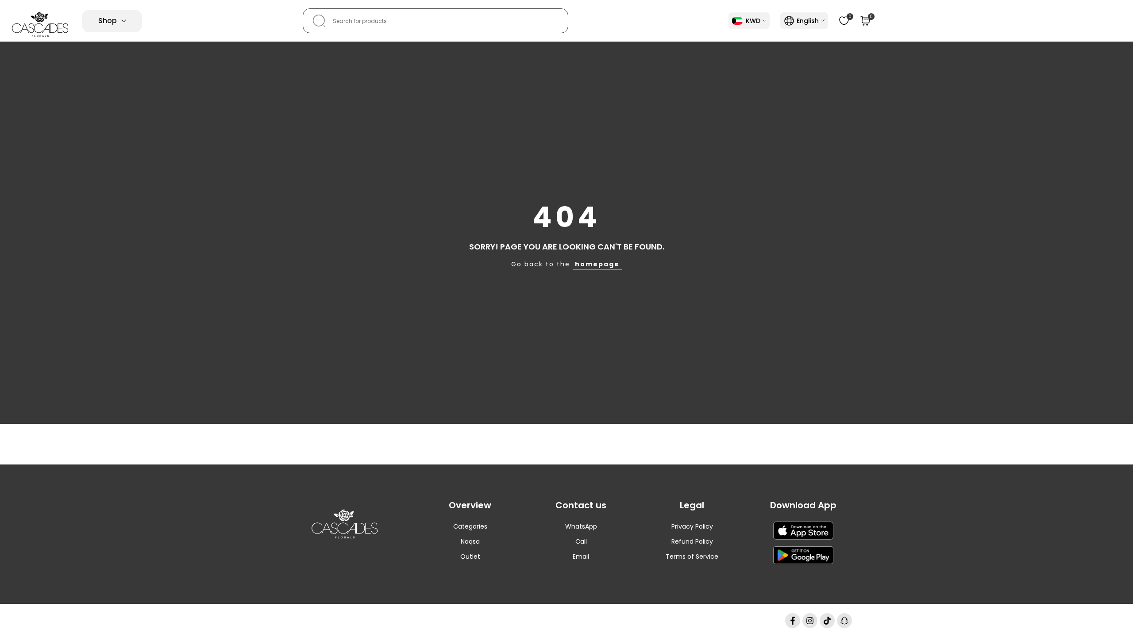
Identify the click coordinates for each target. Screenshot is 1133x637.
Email (581, 556)
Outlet (470, 556)
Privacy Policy (692, 526)
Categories (470, 526)
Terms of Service (692, 556)
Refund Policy (692, 541)
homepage (597, 264)
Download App (803, 505)
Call (581, 541)
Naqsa (470, 541)
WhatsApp (581, 526)
